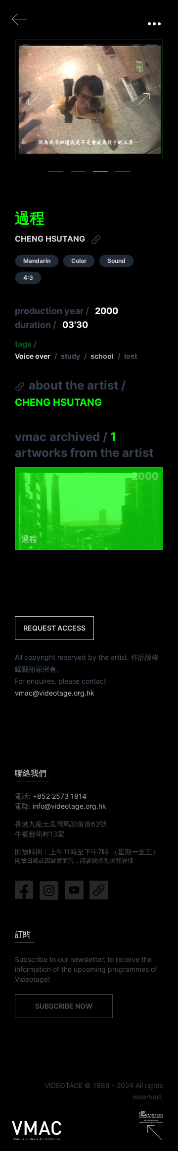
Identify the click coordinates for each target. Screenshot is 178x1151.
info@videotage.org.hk (69, 806)
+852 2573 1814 (60, 796)
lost (130, 356)
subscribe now (63, 1006)
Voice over (32, 356)
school (102, 356)
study (70, 356)
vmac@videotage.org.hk (54, 693)
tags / (26, 344)
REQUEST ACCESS (54, 628)
